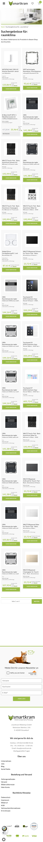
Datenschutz (5, 797)
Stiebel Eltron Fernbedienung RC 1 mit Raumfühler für (10, 253)
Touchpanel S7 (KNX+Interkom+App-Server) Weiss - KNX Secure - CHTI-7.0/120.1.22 (32, 391)
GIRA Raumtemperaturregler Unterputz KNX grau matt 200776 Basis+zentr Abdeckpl (10, 300)
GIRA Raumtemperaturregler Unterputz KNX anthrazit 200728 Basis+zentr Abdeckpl (31, 164)
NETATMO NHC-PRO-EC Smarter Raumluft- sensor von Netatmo (10, 71)
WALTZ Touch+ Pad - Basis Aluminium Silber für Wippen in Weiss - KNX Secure (31, 209)
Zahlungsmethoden (8, 779)
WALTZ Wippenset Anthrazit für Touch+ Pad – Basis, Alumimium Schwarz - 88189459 (32, 482)
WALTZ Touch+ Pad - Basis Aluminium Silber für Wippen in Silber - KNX (31, 435)
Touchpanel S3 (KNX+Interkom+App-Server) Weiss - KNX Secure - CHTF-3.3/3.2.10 (32, 345)
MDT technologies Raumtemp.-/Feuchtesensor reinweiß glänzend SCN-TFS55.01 (32, 72)
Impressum (5, 800)
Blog (2, 766)
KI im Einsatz (5, 811)
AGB (2, 805)
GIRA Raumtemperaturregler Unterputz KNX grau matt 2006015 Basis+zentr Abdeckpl (10, 573)
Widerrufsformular (8, 784)
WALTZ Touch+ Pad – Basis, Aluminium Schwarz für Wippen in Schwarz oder (11, 162)
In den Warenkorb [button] (11, 88)
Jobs (2, 764)
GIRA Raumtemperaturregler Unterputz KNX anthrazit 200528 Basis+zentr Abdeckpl (10, 483)
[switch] (4, 833)
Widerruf (4, 803)
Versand (15, 85)
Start (3, 27)
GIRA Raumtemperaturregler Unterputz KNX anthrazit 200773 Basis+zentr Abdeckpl (10, 437)
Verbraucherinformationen (10, 808)
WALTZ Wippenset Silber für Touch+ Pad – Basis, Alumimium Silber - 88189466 (31, 527)
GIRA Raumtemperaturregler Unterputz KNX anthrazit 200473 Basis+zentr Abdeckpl (10, 528)
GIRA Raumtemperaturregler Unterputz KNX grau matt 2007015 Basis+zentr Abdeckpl (10, 391)
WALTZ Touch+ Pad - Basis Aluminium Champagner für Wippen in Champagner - (11, 209)
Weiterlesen (6, 133)
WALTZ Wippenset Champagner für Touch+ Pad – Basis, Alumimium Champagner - (31, 573)
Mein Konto (5, 787)
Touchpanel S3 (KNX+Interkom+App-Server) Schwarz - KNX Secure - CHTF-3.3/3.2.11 (31, 300)
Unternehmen (6, 761)
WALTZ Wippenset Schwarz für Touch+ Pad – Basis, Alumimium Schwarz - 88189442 (32, 254)
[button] (4, 839)
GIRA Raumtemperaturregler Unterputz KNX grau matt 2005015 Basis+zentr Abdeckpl (10, 346)
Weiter (37, 601)
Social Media (5, 769)
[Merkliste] (32, 3)
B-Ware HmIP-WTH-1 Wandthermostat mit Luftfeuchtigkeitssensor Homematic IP (9, 118)
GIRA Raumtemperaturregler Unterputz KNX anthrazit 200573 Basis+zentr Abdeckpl (31, 118)
